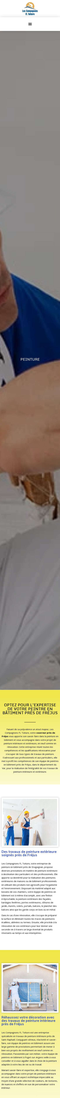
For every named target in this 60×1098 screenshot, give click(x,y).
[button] (30, 24)
